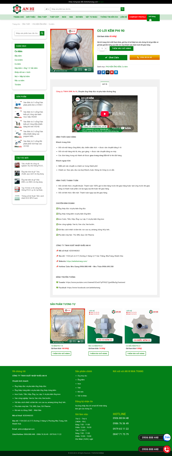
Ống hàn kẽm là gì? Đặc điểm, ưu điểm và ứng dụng (31, 181)
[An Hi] (26, 9)
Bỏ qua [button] (100, 2)
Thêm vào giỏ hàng (121, 48)
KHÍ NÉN (79, 17)
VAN (71, 17)
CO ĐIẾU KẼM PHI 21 (133, 346)
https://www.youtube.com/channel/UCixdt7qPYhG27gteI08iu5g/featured (95, 282)
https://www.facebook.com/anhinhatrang (83, 288)
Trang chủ (16, 24)
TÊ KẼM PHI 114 (57, 346)
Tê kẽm (18, 85)
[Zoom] (53, 69)
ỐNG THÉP (42, 17)
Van (79, 388)
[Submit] (122, 9)
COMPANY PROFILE (137, 17)
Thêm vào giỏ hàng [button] (61, 353)
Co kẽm (51, 24)
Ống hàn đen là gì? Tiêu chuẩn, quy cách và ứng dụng (32, 173)
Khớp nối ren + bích (22, 72)
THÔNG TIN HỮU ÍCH (109, 17)
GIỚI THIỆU (30, 17)
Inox (79, 384)
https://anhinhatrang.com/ (77, 261)
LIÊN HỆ (123, 17)
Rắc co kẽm (19, 80)
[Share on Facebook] (99, 72)
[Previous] (50, 335)
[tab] (105, 84)
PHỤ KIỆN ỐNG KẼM (39, 24)
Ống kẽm (81, 380)
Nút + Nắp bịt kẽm (22, 76)
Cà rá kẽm (19, 60)
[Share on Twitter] (103, 72)
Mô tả (104, 84)
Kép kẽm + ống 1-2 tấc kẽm (26, 68)
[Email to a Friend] (108, 72)
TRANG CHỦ (18, 17)
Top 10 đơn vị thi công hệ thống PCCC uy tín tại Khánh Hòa (32, 189)
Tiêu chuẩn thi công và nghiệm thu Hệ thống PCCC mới (32, 165)
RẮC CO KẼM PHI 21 (95, 346)
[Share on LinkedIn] (116, 72)
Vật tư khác (82, 396)
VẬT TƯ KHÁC (91, 17)
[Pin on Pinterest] (112, 72)
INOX (64, 17)
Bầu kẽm (18, 56)
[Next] (159, 335)
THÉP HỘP (54, 17)
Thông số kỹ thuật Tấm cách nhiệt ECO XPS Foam (32, 197)
